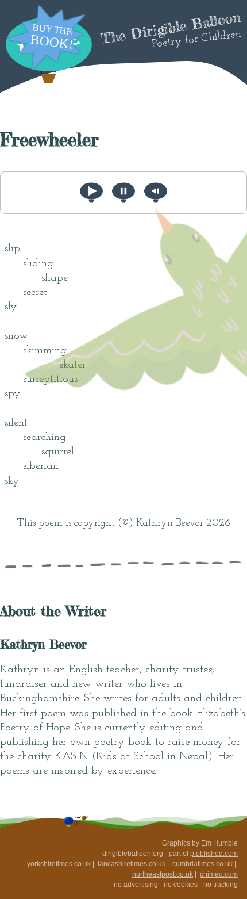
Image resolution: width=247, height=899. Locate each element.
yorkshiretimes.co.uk (59, 864)
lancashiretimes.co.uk (131, 864)
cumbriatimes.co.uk (202, 864)
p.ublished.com (214, 854)
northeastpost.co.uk (162, 874)
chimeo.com (219, 874)
